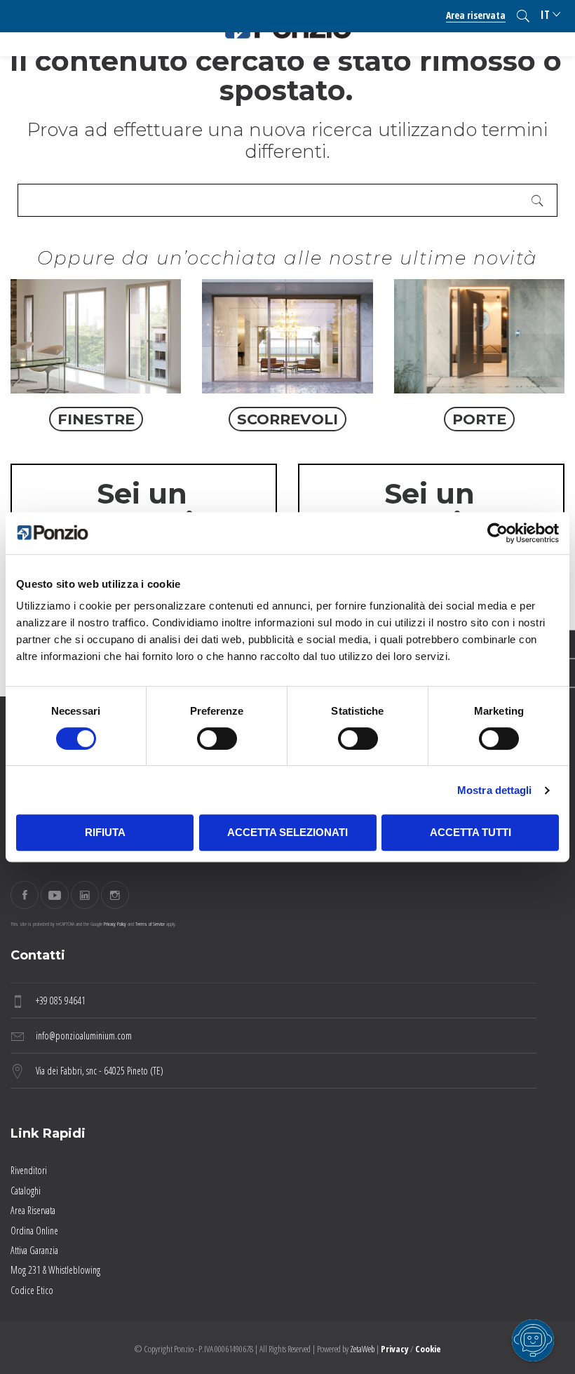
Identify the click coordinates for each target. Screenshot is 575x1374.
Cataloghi (26, 1190)
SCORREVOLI (287, 419)
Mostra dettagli (494, 790)
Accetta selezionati (287, 832)
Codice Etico (32, 1290)
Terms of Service (150, 923)
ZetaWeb (362, 1348)
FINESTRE (96, 419)
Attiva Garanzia (34, 1250)
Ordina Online (34, 1230)
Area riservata (476, 15)
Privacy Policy (115, 923)
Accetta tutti (470, 832)
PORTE (479, 419)
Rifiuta (105, 832)
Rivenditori (29, 1170)
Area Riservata (33, 1210)
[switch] (217, 738)
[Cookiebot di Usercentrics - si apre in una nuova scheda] (497, 533)
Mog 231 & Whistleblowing (55, 1270)
